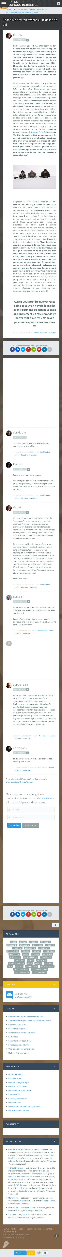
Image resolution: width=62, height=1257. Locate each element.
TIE (37, 1168)
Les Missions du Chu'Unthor (20, 1090)
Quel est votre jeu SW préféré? (21, 1049)
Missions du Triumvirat (18, 1086)
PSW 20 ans (19, 960)
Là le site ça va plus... (17, 1028)
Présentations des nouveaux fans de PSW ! (26, 1016)
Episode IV (24, 945)
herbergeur (13, 1036)
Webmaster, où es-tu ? (17, 1024)
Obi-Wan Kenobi (30, 957)
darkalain (18, 596)
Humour (36, 951)
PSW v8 (6, 1228)
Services (48, 963)
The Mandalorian (39, 969)
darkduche (19, 432)
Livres (25, 954)
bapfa (22, 782)
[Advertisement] (31, 393)
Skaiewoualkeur (12, 782)
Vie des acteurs (39, 972)
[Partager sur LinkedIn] (44, 349)
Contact (49, 1228)
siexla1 (17, 507)
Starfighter (31, 966)
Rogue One (42, 960)
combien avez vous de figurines (21, 1032)
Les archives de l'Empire (18, 1110)
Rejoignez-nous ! (10, 1231)
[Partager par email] (49, 349)
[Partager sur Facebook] (12, 349)
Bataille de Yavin (48, 1200)
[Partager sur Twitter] (23, 349)
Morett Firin (13, 1198)
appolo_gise (20, 684)
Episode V (50, 945)
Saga (29, 963)
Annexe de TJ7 (14, 1094)
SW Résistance (47, 966)
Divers (23, 942)
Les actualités (18, 779)
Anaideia (29, 782)
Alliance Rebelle (27, 1200)
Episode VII (30, 948)
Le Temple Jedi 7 (15, 1074)
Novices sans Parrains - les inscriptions (24, 1106)
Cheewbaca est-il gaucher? (19, 1040)
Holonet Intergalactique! (19, 1082)
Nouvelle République (17, 1176)
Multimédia (15, 957)
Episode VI (17, 948)
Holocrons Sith (14, 1102)
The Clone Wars (21, 969)
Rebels (31, 960)
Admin (36, 332)
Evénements (12, 951)
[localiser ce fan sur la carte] (27, 40)
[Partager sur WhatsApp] (33, 349)
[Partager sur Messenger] (17, 349)
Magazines (47, 954)
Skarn (37, 779)
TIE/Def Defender (15, 1168)
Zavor (24, 1214)
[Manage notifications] (56, 1236)
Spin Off (19, 966)
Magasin (35, 954)
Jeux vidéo (14, 954)
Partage (19, 1253)
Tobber (28, 1207)
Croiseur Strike (14, 1155)
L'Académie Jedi (15, 1078)
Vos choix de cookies (35, 1228)
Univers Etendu (22, 972)
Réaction (43, 332)
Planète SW (46, 957)
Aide (31, 1253)
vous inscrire (46, 798)
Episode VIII (43, 948)
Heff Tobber (13, 1207)
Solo (10, 966)
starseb (44, 779)
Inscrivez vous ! (30, 825)
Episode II (45, 942)
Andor (13, 942)
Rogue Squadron (16, 963)
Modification (45, 452)
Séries (38, 963)
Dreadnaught (34, 1155)
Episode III (12, 945)
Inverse (34, 132)
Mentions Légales (18, 1228)
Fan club (25, 951)
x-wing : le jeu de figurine (18, 1044)
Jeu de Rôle (49, 951)
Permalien (52, 332)
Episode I (33, 942)
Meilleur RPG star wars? (18, 1053)
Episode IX (37, 945)
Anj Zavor (12, 1214)
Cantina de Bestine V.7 (17, 1098)
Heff (23, 1207)
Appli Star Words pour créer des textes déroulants (29, 1020)
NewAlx (17, 35)
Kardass (17, 464)
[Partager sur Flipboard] (39, 349)
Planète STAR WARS (23, 3)
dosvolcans (20, 748)
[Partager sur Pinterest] (28, 349)
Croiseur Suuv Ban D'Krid (19, 1149)
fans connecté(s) (23, 995)
